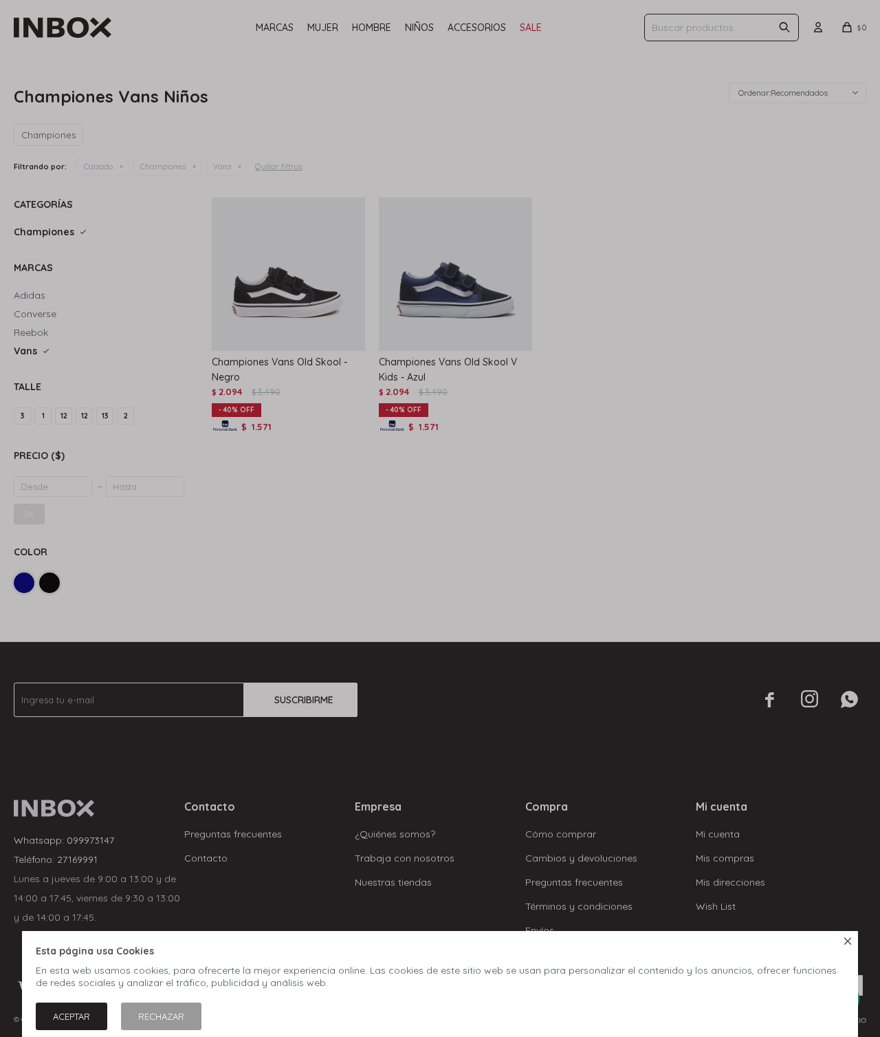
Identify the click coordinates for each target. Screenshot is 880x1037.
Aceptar (71, 1016)
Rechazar (161, 1016)
